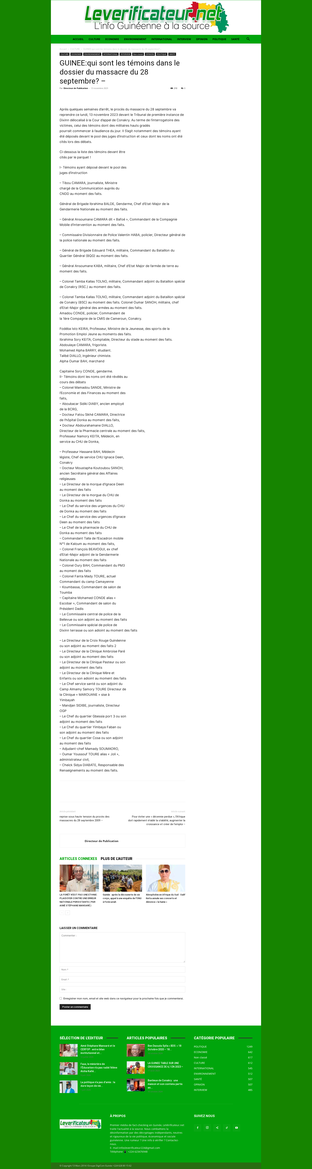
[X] (71, 96)
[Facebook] (63, 96)
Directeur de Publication (76, 88)
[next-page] (67, 912)
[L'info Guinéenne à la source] (156, 17)
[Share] (217, 1127)
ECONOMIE (112, 39)
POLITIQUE (219, 39)
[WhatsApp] (88, 96)
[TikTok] (226, 1127)
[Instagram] (207, 1127)
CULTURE (94, 39)
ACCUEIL (78, 39)
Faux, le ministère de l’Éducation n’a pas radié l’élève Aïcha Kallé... (99, 1068)
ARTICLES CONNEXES (78, 858)
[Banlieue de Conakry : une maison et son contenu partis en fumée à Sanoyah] (136, 1085)
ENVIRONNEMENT (135, 39)
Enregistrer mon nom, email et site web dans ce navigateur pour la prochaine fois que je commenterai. (123, 998)
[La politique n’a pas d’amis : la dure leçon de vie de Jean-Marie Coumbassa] (69, 1086)
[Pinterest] (79, 96)
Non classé (138, 54)
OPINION (201, 39)
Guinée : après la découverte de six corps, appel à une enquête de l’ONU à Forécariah (122, 898)
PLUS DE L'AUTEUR (116, 858)
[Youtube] (236, 1127)
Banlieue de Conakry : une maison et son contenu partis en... (165, 1084)
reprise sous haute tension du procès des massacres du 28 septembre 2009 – (84, 818)
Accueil (63, 49)
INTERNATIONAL (161, 39)
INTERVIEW (184, 39)
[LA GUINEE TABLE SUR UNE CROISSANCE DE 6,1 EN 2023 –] (136, 1067)
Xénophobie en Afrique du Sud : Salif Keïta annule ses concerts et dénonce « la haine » (165, 898)
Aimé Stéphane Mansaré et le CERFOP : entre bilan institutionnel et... (98, 1049)
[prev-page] (62, 912)
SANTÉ (235, 39)
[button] (248, 39)
